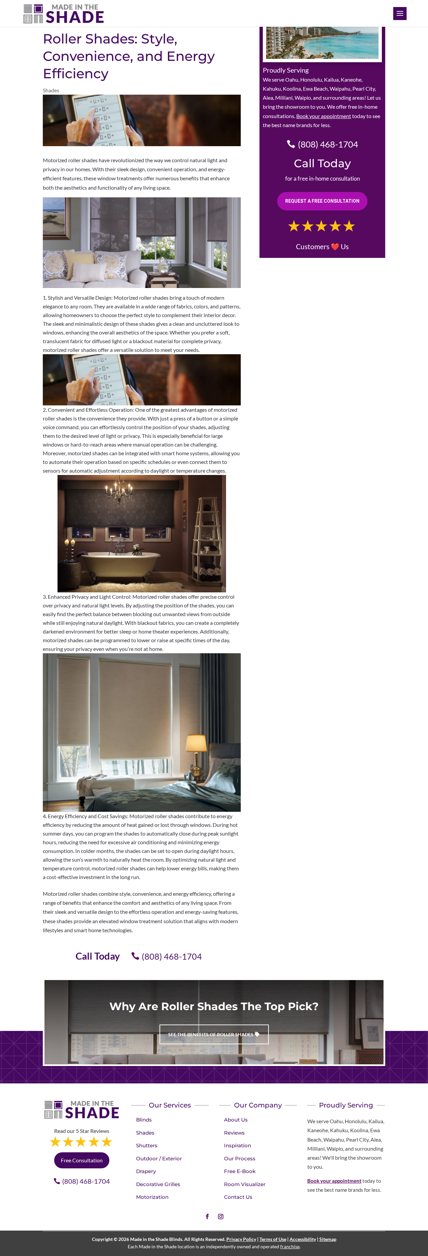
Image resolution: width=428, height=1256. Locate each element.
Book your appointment (323, 116)
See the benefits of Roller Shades (210, 1034)
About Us (236, 1120)
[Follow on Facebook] (207, 1216)
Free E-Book (239, 1171)
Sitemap (327, 1239)
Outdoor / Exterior (159, 1158)
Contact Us (238, 1197)
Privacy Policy (241, 1239)
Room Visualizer (244, 1184)
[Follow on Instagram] (220, 1216)
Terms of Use (272, 1239)
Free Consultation (82, 1160)
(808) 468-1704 (172, 956)
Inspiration (237, 1145)
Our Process (239, 1158)
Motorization (152, 1197)
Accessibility (303, 1239)
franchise (290, 1246)
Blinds (144, 1120)
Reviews (234, 1133)
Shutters (146, 1145)
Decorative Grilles (158, 1184)
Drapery (146, 1171)
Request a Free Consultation (322, 201)
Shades (51, 90)
